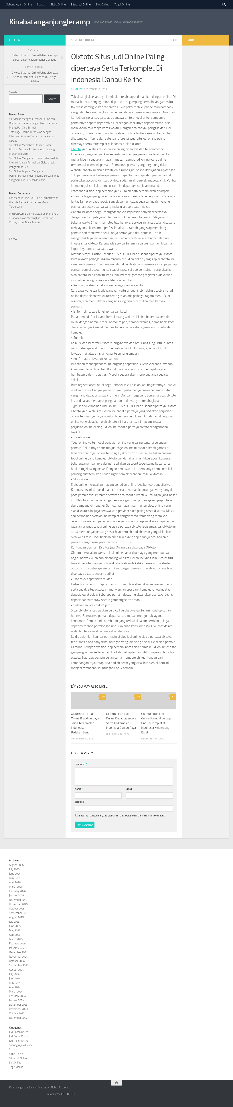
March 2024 (16, 991)
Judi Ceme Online (18, 1036)
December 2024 (18, 952)
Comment (81, 764)
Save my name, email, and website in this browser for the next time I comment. (122, 815)
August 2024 (16, 969)
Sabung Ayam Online (19, 4)
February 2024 (17, 996)
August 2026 (16, 865)
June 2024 (15, 978)
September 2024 (18, 965)
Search (13, 92)
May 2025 (14, 930)
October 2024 (17, 961)
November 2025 (18, 904)
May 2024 (14, 982)
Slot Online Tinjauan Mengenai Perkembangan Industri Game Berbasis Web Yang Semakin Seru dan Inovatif (34, 176)
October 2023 (17, 1013)
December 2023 (18, 1004)
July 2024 (14, 974)
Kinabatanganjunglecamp (49, 21)
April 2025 (15, 934)
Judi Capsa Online (18, 1032)
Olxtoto (76, 149)
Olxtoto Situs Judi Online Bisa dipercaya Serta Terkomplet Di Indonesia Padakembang (85, 723)
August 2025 (16, 917)
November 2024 (18, 956)
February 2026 (17, 891)
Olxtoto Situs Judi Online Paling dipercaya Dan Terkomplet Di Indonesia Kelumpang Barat (156, 723)
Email (130, 788)
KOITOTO (70, 1094)
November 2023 (18, 1009)
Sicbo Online (58, 4)
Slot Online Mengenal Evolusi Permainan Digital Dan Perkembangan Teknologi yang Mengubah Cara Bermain (33, 123)
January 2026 (16, 895)
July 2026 (14, 869)
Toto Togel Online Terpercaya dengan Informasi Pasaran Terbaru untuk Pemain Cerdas (32, 136)
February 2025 (17, 943)
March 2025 (16, 939)
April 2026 (15, 882)
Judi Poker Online (18, 1040)
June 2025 (15, 926)
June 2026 (15, 873)
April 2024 (15, 987)
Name (79, 788)
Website (79, 801)
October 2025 (17, 908)
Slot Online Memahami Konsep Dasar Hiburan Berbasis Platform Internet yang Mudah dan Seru (32, 149)
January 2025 (16, 948)
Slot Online (102, 4)
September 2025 (18, 913)
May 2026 (14, 878)
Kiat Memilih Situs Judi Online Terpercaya (32, 198)
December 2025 (18, 899)
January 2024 (16, 1000)
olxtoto (13, 238)
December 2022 (18, 1017)
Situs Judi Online (81, 4)
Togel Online (122, 4)
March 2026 (16, 886)
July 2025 (14, 921)
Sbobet (41, 4)
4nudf (78, 89)
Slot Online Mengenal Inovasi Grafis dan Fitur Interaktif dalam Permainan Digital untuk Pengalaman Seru (34, 163)
